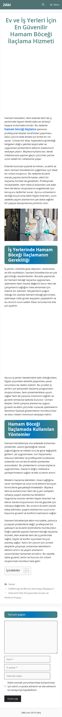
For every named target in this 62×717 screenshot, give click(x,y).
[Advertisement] (31, 83)
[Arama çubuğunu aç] (43, 4)
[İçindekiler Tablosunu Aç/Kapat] (25, 570)
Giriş (38, 712)
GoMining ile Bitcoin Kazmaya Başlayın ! (31, 588)
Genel (11, 584)
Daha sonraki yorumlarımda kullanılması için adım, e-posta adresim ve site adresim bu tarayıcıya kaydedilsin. (31, 686)
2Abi (7, 4)
